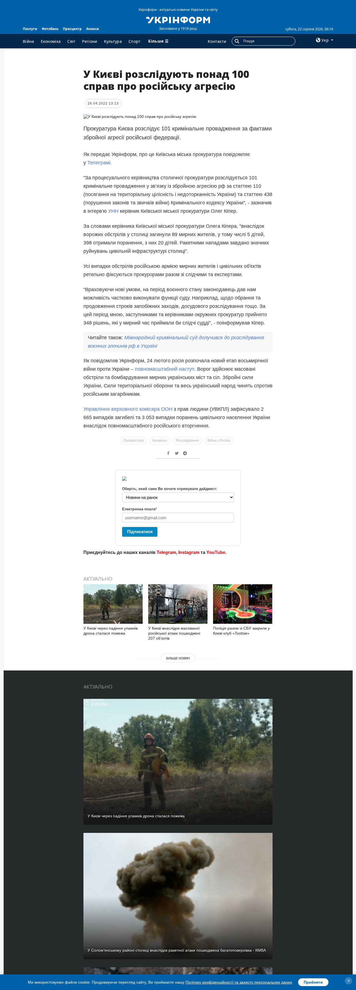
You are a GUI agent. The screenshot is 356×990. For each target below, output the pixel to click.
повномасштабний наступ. (165, 369)
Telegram (166, 552)
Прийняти (313, 982)
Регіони (89, 41)
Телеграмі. (99, 162)
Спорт (134, 41)
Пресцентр (72, 28)
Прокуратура (133, 440)
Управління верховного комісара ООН (127, 409)
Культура (113, 41)
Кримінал (159, 440)
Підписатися (140, 531)
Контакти (217, 41)
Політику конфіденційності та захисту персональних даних (239, 982)
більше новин (178, 658)
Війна (28, 41)
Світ (71, 41)
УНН (114, 211)
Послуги (30, 28)
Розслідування (187, 440)
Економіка (51, 41)
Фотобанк (50, 28)
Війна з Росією (218, 440)
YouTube (215, 552)
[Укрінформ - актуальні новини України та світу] (178, 19)
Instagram (188, 552)
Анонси (92, 28)
